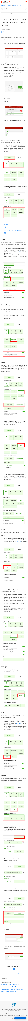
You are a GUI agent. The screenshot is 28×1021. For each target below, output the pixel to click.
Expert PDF (3, 5)
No (17, 968)
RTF (5, 232)
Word (5, 223)
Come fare (10, 5)
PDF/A (5, 233)
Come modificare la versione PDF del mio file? (12, 989)
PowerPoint (6, 224)
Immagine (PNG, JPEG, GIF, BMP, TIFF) (13, 230)
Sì (10, 968)
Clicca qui (18, 251)
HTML (5, 227)
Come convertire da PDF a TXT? (8, 986)
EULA (18, 1010)
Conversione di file (17, 5)
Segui (4, 31)
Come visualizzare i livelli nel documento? (11, 994)
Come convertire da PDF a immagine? (10, 984)
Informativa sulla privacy (7, 1009)
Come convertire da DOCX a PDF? (9, 991)
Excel (5, 226)
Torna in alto (4, 978)
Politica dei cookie (17, 1009)
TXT (5, 229)
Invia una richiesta (18, 973)
